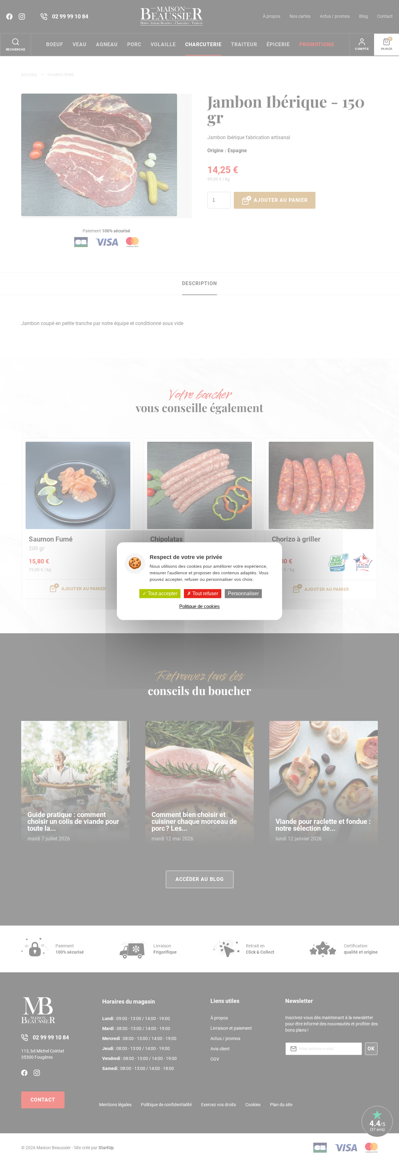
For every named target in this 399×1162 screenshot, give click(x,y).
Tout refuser (204, 593)
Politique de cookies (199, 606)
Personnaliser (243, 593)
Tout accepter (162, 593)
